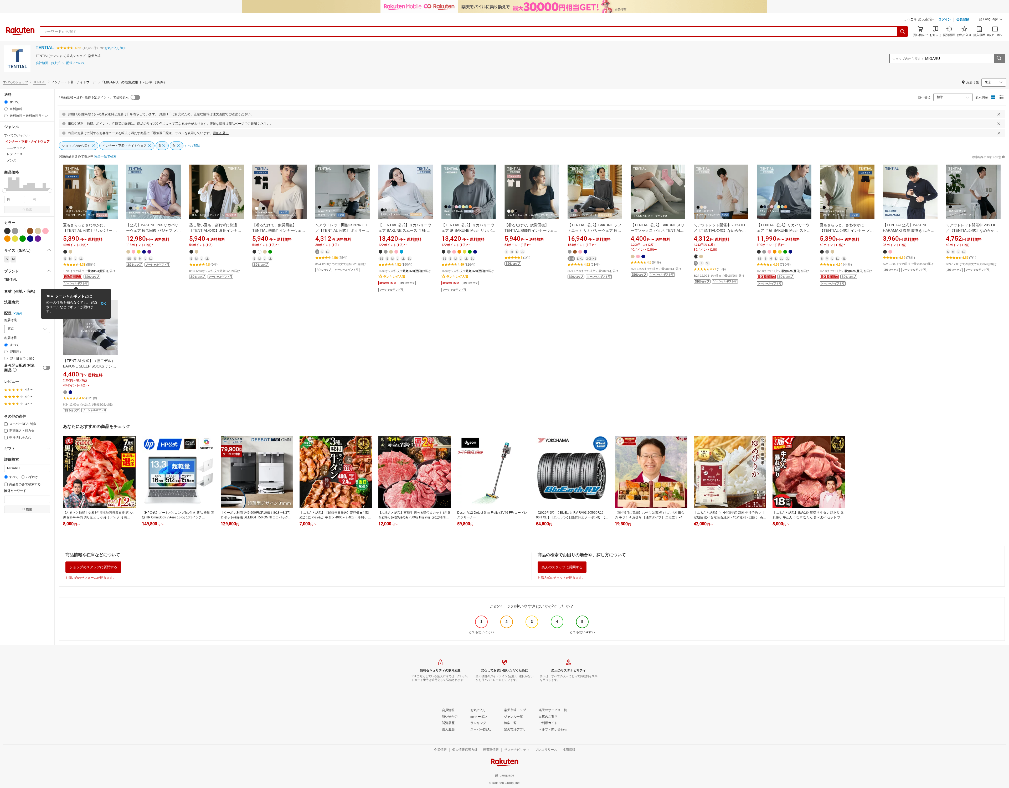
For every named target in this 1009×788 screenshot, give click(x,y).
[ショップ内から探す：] (999, 58)
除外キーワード (15, 491)
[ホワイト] (22, 231)
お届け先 (10, 320)
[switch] (46, 368)
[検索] (902, 31)
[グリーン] (22, 238)
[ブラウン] (30, 231)
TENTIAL (45, 47)
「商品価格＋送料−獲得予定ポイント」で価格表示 (93, 97)
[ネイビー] (30, 238)
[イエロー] (15, 238)
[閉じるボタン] (998, 114)
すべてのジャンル (16, 135)
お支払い (57, 63)
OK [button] (103, 304)
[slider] (4, 191)
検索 (29, 209)
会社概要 (42, 63)
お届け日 (10, 338)
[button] (991, 20)
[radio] (6, 102)
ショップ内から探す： (908, 59)
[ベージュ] (38, 231)
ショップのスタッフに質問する (93, 567)
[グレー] (15, 231)
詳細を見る (221, 133)
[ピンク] (45, 231)
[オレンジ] (7, 238)
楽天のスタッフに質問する (562, 567)
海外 (19, 313)
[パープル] (38, 238)
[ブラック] (7, 231)
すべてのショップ (15, 82)
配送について (75, 63)
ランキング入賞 (394, 277)
